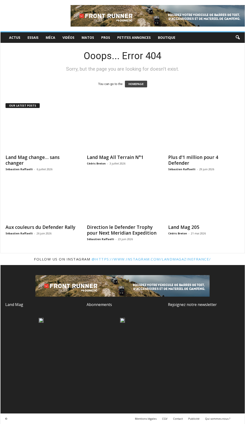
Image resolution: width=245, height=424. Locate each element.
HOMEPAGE (136, 84)
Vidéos (68, 37)
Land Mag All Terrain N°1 (115, 157)
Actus (14, 37)
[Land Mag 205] (204, 202)
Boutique (166, 37)
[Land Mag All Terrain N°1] (123, 132)
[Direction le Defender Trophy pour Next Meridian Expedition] (123, 202)
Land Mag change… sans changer (33, 160)
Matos (88, 37)
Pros (105, 37)
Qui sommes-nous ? (217, 418)
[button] (237, 37)
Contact (178, 418)
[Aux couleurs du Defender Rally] (41, 202)
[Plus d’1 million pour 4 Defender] (204, 132)
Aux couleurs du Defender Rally (40, 227)
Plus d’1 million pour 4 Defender (193, 160)
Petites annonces (134, 37)
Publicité (194, 418)
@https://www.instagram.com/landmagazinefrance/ (151, 259)
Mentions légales (145, 418)
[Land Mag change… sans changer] (41, 132)
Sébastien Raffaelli (19, 169)
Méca (50, 37)
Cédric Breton (96, 163)
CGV (164, 418)
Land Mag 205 (183, 227)
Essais (33, 37)
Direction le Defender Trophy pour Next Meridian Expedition (121, 230)
